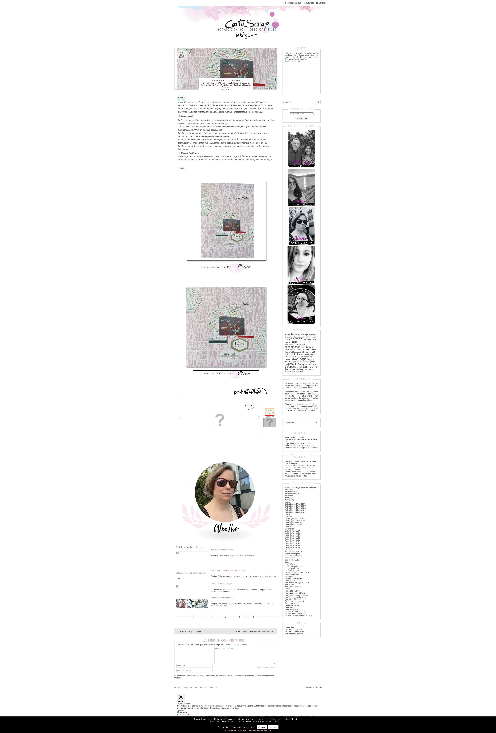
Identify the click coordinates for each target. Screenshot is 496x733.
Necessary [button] (181, 710)
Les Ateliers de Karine (300, 352)
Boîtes (287, 502)
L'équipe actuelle (226, 83)
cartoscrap (228, 85)
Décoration (289, 529)
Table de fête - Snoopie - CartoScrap (300, 466)
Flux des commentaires (294, 631)
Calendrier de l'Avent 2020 (295, 508)
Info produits (290, 558)
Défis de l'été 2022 (292, 545)
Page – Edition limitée (226, 80)
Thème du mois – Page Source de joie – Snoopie (255, 631)
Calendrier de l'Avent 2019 (295, 506)
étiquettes (299, 372)
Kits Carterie (290, 564)
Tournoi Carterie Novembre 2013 (298, 616)
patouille (293, 364)
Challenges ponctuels (294, 525)
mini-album (298, 357)
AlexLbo (227, 89)
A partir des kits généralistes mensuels (301, 487)
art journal (288, 337)
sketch (299, 367)
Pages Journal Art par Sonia (304, 474)
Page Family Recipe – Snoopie (297, 444)
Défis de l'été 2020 (292, 541)
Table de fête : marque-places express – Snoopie (299, 469)
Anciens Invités (291, 492)
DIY (301, 350)
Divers (287, 549)
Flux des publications (293, 629)
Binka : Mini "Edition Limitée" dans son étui (228, 570)
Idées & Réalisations (293, 556)
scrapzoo (290, 366)
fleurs (287, 352)
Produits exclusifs (292, 603)
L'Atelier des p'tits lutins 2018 (297, 572)
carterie (296, 339)
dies (303, 347)
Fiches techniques (292, 554)
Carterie (288, 516)
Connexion (289, 627)
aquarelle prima (310, 335)
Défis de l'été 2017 (292, 537)
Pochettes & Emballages (295, 599)
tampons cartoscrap (296, 369)
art (222, 85)
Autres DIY (289, 498)
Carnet (288, 514)
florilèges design (296, 352)
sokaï (234, 85)
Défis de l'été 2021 (292, 543)
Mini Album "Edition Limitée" (222, 550)
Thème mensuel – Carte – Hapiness (299, 446)
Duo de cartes (301, 476)
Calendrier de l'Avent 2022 (295, 510)
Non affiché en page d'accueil (297, 583)
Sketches (289, 607)
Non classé (289, 585)
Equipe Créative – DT (293, 552)
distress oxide (292, 349)
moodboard (308, 357)
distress (309, 347)
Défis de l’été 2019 (292, 547)
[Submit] (318, 102)
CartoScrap (213, 688)
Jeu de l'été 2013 (292, 560)
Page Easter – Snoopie (294, 437)
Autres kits (289, 500)
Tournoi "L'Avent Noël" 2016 (296, 612)
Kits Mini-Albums (292, 570)
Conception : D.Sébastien (313, 688)
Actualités (289, 490)
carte (287, 339)
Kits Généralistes (292, 568)
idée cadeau (306, 352)
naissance (289, 359)
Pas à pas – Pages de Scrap (296, 595)
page (303, 359)
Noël (296, 359)
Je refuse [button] (273, 727)
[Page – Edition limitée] (226, 68)
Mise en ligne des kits (293, 578)
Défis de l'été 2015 (292, 533)
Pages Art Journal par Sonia (222, 598)
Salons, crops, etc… (292, 605)
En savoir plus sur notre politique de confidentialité (248, 730)
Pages (235, 83)
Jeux (287, 562)
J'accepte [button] (262, 727)
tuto (293, 372)
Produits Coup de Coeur (294, 601)
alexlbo (217, 85)
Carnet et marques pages (221, 584)
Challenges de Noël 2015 (295, 521)
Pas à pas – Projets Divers (295, 597)
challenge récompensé (295, 345)
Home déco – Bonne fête (306, 472)
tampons (310, 366)
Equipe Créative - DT (213, 83)
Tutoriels (310, 3)
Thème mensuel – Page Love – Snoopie (301, 448)
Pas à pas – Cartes (292, 591)
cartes (307, 339)
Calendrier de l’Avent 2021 (295, 512)
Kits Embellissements (294, 566)
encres (311, 349)
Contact (322, 3)
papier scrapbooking (303, 362)
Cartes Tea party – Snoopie (188, 631)
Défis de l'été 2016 (292, 535)
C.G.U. (206, 688)
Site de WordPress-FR (294, 633)
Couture (288, 527)
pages (294, 362)
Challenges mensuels (294, 523)
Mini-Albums (290, 576)
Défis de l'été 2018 (292, 539)
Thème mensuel (292, 609)
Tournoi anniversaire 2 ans (296, 614)
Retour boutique (294, 3)
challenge (289, 345)
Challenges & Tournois (294, 518)
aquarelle (299, 334)
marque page (308, 354)
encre (305, 350)
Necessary (184, 712)
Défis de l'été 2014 (292, 531)
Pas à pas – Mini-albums (295, 593)
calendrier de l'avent (309, 337)
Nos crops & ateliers (293, 587)
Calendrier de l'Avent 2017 (295, 504)
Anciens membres (292, 494)
